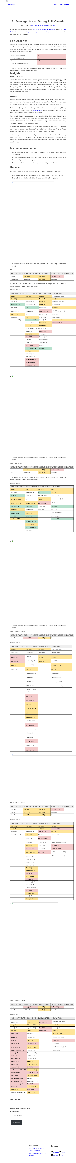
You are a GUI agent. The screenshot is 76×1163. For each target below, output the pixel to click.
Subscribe (16, 1122)
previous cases (37, 110)
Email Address (14, 1111)
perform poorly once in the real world (44, 29)
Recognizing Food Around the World (40, 25)
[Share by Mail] (59, 1104)
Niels (53, 25)
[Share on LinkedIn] (45, 1104)
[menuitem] (55, 4)
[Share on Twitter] (17, 1104)
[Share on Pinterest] (31, 1104)
